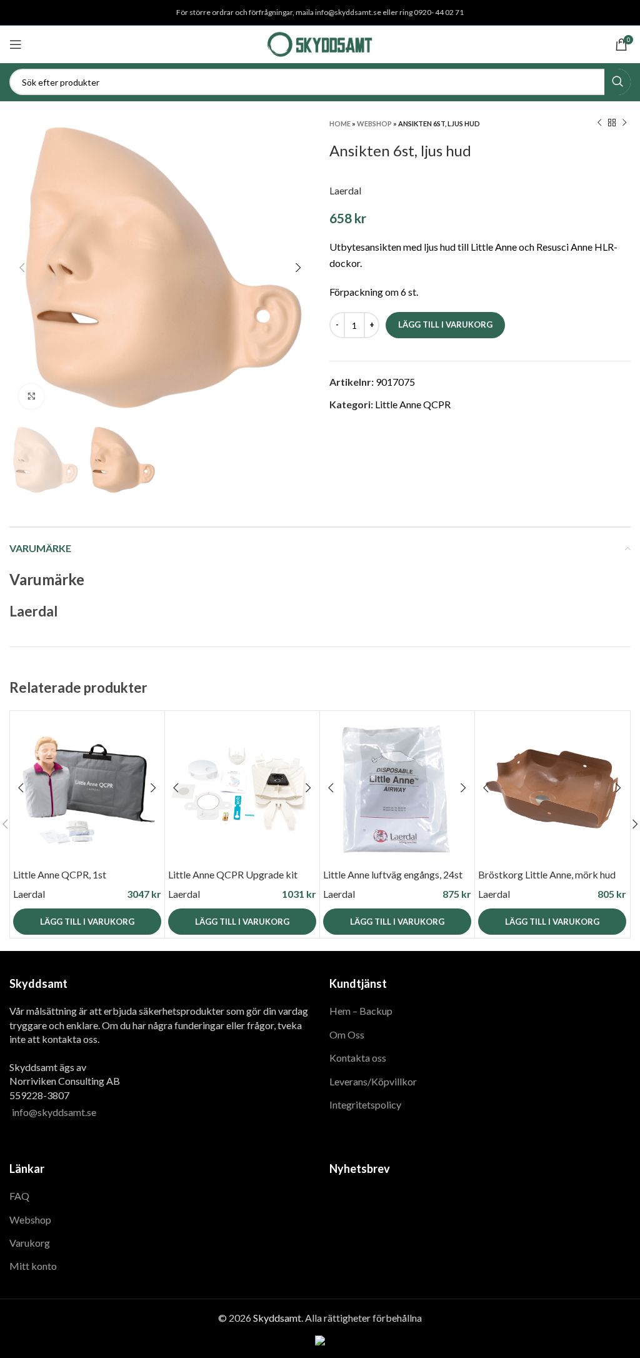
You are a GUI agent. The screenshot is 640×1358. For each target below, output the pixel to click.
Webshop (374, 123)
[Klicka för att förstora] (31, 396)
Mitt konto (33, 1266)
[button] (87, 921)
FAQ (19, 1196)
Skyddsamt (277, 1318)
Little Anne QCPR (413, 404)
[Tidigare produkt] (599, 123)
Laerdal (345, 190)
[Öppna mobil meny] (15, 44)
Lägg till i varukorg (445, 324)
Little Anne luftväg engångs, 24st (392, 874)
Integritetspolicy (365, 1104)
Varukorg (29, 1243)
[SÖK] (617, 82)
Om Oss (346, 1034)
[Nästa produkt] (624, 123)
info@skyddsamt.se (54, 1112)
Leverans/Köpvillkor (373, 1081)
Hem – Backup (360, 1011)
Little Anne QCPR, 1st (59, 874)
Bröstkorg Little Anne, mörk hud (547, 874)
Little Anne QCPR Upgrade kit (233, 874)
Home (340, 123)
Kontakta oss (357, 1058)
